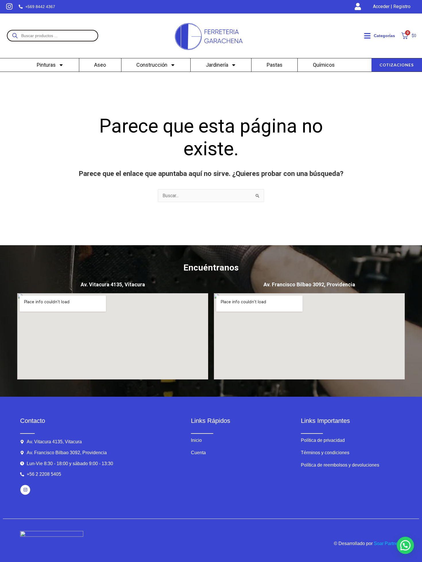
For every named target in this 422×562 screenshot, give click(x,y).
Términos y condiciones (325, 452)
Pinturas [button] (46, 65)
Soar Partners (388, 543)
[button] (405, 545)
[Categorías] (367, 35)
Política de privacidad (323, 440)
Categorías (384, 35)
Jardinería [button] (217, 65)
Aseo (100, 65)
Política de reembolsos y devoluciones (340, 465)
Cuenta (198, 452)
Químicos (324, 65)
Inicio (196, 440)
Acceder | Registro (392, 6)
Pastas (274, 65)
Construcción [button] (151, 65)
